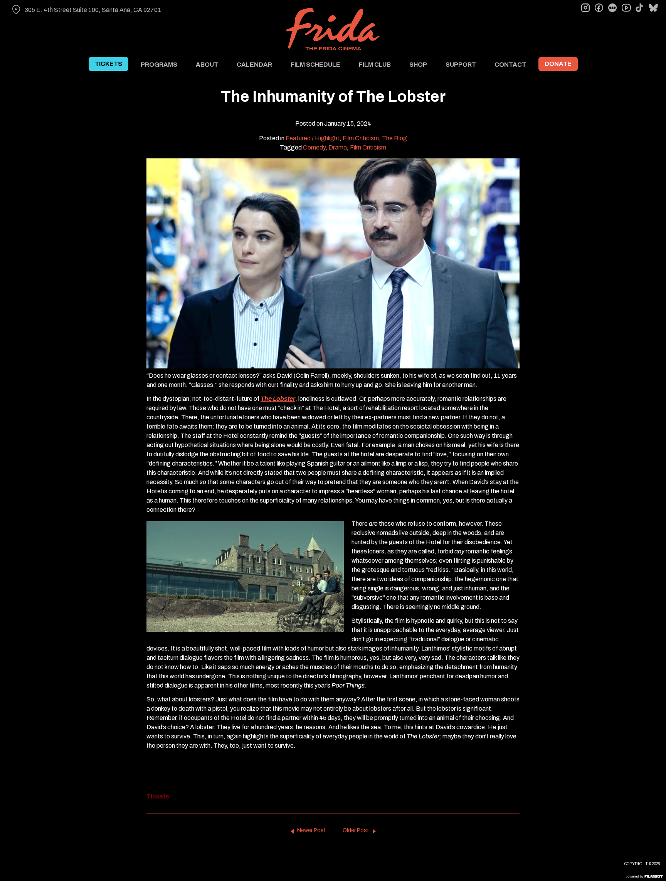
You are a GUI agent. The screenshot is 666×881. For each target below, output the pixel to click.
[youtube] (626, 7)
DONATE (558, 64)
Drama (337, 147)
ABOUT (207, 64)
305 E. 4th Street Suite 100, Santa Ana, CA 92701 (93, 10)
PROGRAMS (159, 64)
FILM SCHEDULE (315, 64)
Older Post (356, 830)
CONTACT (510, 64)
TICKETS (108, 64)
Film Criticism (361, 138)
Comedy (314, 147)
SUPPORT (461, 64)
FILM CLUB (375, 64)
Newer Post (311, 830)
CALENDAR (254, 64)
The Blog (394, 138)
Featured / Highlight (313, 138)
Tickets (157, 796)
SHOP (418, 64)
